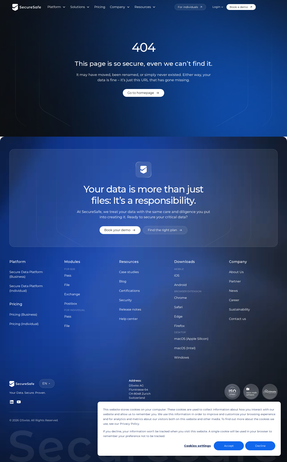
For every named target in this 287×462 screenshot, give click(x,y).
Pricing (99, 7)
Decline (260, 446)
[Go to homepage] (143, 93)
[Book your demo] (120, 230)
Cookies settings (197, 446)
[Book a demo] (241, 7)
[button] (56, 7)
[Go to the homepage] (21, 383)
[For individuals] (190, 7)
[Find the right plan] (165, 230)
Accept (229, 446)
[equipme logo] (26, 7)
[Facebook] (11, 402)
